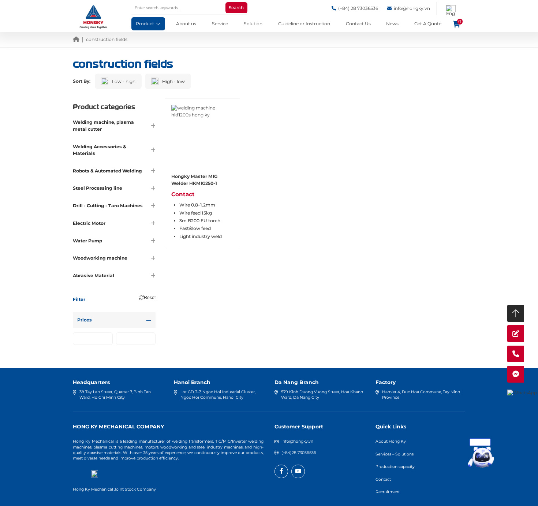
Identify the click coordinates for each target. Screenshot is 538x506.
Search (236, 7)
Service (220, 23)
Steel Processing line (97, 188)
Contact (383, 479)
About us (186, 23)
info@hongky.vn (297, 441)
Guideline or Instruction (304, 23)
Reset (150, 297)
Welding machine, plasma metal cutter (103, 125)
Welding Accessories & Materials (99, 150)
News (392, 23)
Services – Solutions (395, 454)
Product (145, 23)
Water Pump (87, 240)
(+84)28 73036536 (298, 452)
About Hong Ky (391, 441)
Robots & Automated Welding (107, 171)
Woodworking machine (100, 258)
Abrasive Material (93, 275)
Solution (253, 23)
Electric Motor (89, 223)
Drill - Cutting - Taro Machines (108, 205)
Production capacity (395, 466)
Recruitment (388, 492)
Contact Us (358, 23)
